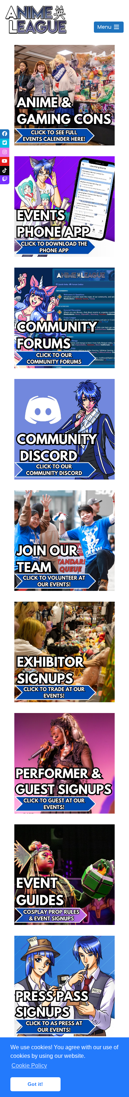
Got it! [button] (35, 1084)
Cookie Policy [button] (29, 1066)
